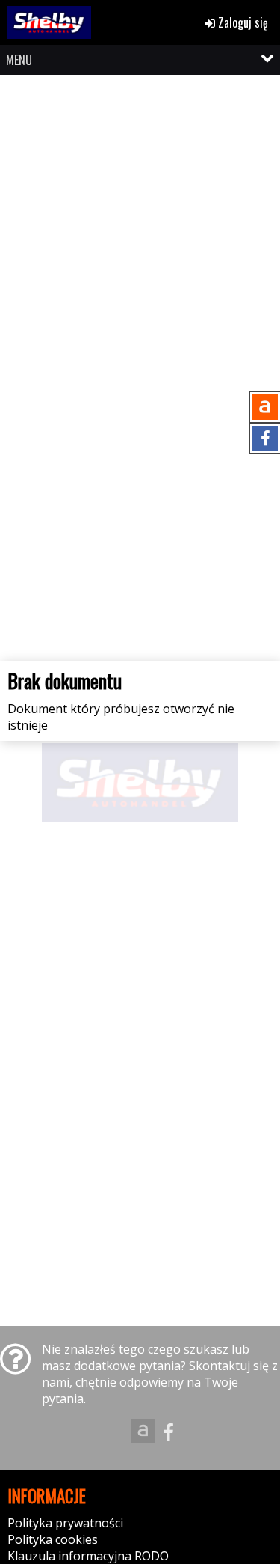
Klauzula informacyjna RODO (88, 1556)
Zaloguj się (241, 22)
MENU (19, 60)
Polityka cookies (52, 1539)
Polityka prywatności (65, 1523)
